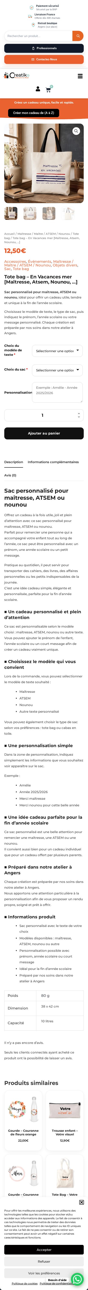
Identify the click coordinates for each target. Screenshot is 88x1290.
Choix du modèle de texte (13, 350)
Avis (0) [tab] (10, 475)
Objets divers (65, 265)
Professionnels (47, 48)
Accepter (44, 1250)
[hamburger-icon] (80, 76)
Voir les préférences (44, 1273)
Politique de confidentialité (57, 1283)
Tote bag (21, 269)
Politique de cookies (25, 1283)
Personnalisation (17, 392)
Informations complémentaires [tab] (53, 462)
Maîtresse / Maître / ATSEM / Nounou (44, 233)
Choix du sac (16, 369)
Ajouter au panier (44, 433)
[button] (81, 1202)
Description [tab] (13, 462)
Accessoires (15, 261)
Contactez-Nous (46, 59)
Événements (39, 261)
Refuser (44, 1261)
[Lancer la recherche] (78, 36)
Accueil (9, 233)
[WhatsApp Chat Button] (77, 1279)
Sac (7, 269)
